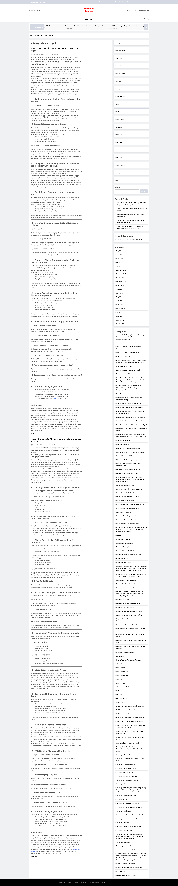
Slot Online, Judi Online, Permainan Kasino (129, 714)
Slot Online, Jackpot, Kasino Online (127, 710)
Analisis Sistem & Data (123, 356)
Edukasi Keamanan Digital (124, 374)
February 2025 (120, 308)
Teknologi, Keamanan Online (125, 846)
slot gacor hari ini (121, 698)
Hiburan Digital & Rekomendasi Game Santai (130, 452)
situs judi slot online (122, 675)
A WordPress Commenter (124, 240)
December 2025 (121, 270)
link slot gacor (120, 50)
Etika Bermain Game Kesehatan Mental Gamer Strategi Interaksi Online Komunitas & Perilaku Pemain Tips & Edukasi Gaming (130, 380)
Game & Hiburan (121, 394)
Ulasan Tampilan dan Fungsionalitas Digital (129, 867)
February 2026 (120, 262)
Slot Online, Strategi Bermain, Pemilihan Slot (130, 721)
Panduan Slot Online (122, 599)
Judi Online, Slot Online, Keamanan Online (129, 489)
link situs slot (120, 73)
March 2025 (119, 305)
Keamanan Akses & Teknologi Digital (127, 508)
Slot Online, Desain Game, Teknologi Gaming (130, 706)
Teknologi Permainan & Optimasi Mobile (128, 826)
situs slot (119, 104)
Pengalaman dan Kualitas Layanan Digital (129, 611)
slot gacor (119, 58)
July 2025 (119, 289)
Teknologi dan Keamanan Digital (126, 796)
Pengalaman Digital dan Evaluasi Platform (129, 615)
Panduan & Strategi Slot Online (125, 551)
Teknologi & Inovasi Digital (124, 772)
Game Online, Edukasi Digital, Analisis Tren (129, 407)
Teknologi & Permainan (123, 784)
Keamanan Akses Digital (123, 512)
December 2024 (121, 316)
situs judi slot (120, 667)
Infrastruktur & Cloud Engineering (126, 460)
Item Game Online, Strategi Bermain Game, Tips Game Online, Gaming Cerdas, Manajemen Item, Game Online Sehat (131, 479)
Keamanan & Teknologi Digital (125, 500)
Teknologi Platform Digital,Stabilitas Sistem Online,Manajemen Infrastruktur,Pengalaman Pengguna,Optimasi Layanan (129, 836)
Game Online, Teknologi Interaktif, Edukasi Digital (131, 425)
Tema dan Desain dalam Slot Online (127, 850)
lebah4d (118, 535)
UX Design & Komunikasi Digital (126, 875)
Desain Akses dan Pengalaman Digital (128, 370)
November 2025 (121, 274)
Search (117, 188)
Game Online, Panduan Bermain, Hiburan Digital (130, 417)
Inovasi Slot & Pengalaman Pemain (127, 473)
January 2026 (120, 266)
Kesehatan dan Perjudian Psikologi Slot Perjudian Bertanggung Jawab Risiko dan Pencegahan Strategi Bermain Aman (131, 530)
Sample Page (87, 19)
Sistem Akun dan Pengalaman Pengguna (128, 660)
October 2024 (120, 324)
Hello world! (138, 240)
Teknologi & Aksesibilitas (124, 755)
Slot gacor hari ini (121, 96)
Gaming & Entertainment (123, 440)
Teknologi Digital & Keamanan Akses (127, 803)
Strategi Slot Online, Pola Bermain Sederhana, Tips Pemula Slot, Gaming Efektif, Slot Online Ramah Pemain (131, 749)
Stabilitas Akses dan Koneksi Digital (127, 743)
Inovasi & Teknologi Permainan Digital (128, 469)
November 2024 (121, 320)
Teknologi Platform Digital (124, 830)
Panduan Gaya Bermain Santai (125, 584)
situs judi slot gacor (122, 671)
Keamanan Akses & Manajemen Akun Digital (130, 504)
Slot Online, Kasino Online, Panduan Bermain (130, 717)
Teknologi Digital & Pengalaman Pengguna (129, 807)
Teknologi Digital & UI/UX (124, 811)
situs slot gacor (121, 119)
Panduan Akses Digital (123, 558)
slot (117, 112)
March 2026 (119, 258)
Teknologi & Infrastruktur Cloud (126, 768)
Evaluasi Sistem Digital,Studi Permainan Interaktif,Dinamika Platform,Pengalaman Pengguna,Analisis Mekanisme (129, 388)
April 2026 (119, 255)
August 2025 (120, 285)
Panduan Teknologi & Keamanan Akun (128, 603)
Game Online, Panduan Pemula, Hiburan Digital (130, 421)
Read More (34, 434)
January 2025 (120, 312)
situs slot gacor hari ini (123, 687)
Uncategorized (120, 871)
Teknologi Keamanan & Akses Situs (127, 819)
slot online (119, 142)
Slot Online (119, 702)
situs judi (119, 664)
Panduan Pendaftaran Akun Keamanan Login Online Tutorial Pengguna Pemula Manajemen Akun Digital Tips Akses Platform (130, 594)
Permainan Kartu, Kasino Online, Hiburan (128, 625)
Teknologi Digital (121, 799)
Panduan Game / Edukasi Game (126, 580)
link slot (118, 81)
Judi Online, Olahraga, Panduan (125, 485)
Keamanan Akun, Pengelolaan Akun (127, 516)
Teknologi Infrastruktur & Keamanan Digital (129, 815)
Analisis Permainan (122, 343)
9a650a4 (35, 54)
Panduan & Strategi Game (124, 547)
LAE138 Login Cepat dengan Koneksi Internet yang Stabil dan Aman (115, 2)
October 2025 (120, 278)
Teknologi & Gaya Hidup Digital (125, 765)
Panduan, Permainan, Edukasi (125, 607)
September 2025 (121, 282)
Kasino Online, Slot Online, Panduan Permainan (130, 493)
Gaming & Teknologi (122, 444)
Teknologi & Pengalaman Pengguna (127, 780)
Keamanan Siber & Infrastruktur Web (127, 523)
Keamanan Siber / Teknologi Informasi (128, 520)
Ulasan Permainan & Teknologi (125, 864)
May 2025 (119, 297)
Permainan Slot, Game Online (125, 652)
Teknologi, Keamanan (123, 842)
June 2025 (119, 293)
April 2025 (119, 301)
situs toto (56, 398)
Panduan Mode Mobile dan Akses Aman (128, 588)
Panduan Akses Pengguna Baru (125, 562)
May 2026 (119, 251)
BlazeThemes (101, 882)
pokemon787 (120, 656)
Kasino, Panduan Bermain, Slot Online (127, 497)
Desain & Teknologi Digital (124, 366)
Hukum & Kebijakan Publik (124, 456)
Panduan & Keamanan (123, 539)
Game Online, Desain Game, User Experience (130, 403)
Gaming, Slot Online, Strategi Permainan (128, 448)
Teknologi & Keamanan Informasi (126, 776)
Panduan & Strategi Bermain (124, 543)
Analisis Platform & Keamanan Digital (127, 352)
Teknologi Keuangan (122, 822)
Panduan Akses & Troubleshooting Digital (129, 555)
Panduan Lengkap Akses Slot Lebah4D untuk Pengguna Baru (55, 26)
